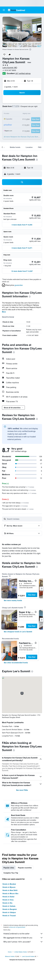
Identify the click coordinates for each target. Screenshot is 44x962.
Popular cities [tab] (8, 867)
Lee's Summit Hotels (28, 956)
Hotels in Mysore (8, 887)
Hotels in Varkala (8, 906)
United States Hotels (20, 952)
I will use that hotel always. (15, 502)
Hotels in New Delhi (9, 890)
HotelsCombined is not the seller (16, 933)
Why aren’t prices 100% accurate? (17, 941)
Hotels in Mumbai (9, 884)
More (4, 312)
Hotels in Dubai (8, 896)
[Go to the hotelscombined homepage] (16, 10)
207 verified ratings (23, 73)
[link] (13, 600)
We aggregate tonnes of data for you (17, 937)
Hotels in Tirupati (9, 915)
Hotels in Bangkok (9, 909)
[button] (3, 10)
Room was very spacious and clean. (19, 493)
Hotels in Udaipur (9, 912)
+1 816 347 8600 (9, 70)
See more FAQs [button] (22, 790)
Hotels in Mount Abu (10, 893)
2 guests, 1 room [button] (11, 86)
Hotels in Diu (7, 903)
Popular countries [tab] (25, 867)
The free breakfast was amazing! (18, 487)
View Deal (31, 595)
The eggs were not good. (15, 506)
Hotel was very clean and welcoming (19, 490)
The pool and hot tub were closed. (18, 509)
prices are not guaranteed (17, 927)
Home (10, 952)
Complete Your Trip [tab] (10, 873)
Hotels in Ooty (8, 900)
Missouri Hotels (10, 956)
